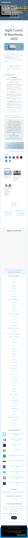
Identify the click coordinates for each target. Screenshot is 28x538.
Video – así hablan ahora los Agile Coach (16, 178)
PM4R (13, 382)
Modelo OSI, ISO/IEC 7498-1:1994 (17, 460)
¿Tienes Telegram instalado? (14, 144)
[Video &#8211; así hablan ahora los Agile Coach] (17, 173)
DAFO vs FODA (17, 450)
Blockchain (13, 296)
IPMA (13, 339)
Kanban (13, 351)
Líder (13, 357)
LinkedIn (9, 138)
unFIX (13, 423)
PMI (13, 388)
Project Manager (17, 130)
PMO (13, 391)
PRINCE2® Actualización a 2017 (17, 455)
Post (12, 53)
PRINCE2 (13, 397)
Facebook (11, 137)
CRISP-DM (13, 316)
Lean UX (13, 362)
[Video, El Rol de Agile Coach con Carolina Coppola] (8, 186)
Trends (13, 420)
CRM (13, 319)
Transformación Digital (13, 417)
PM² (13, 385)
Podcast (19, 138)
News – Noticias (13, 374)
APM (13, 282)
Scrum (18, 132)
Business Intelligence (13, 299)
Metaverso (13, 371)
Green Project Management (13, 334)
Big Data (11, 132)
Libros (13, 365)
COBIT (13, 308)
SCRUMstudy (13, 408)
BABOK (13, 288)
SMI (13, 411)
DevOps (13, 322)
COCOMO (13, 311)
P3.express (13, 380)
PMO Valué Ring (13, 394)
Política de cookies (17, 532)
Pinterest (14, 138)
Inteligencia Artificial (13, 337)
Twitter (16, 137)
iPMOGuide (6, 2)
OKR (13, 377)
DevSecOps (13, 325)
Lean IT (13, 360)
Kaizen (13, 348)
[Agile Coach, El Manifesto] (8, 173)
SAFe (13, 403)
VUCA (13, 426)
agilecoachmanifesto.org (16, 110)
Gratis (13, 331)
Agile (11, 66)
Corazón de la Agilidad (13, 314)
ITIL (13, 345)
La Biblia (13, 354)
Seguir (14, 517)
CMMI (13, 305)
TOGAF (13, 414)
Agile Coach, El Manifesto (7, 176)
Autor (13, 285)
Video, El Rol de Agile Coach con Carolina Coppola (7, 191)
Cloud (13, 302)
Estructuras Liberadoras (13, 328)
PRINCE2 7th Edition (17, 444)
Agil (14, 26)
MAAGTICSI (13, 368)
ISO (13, 342)
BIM (13, 293)
